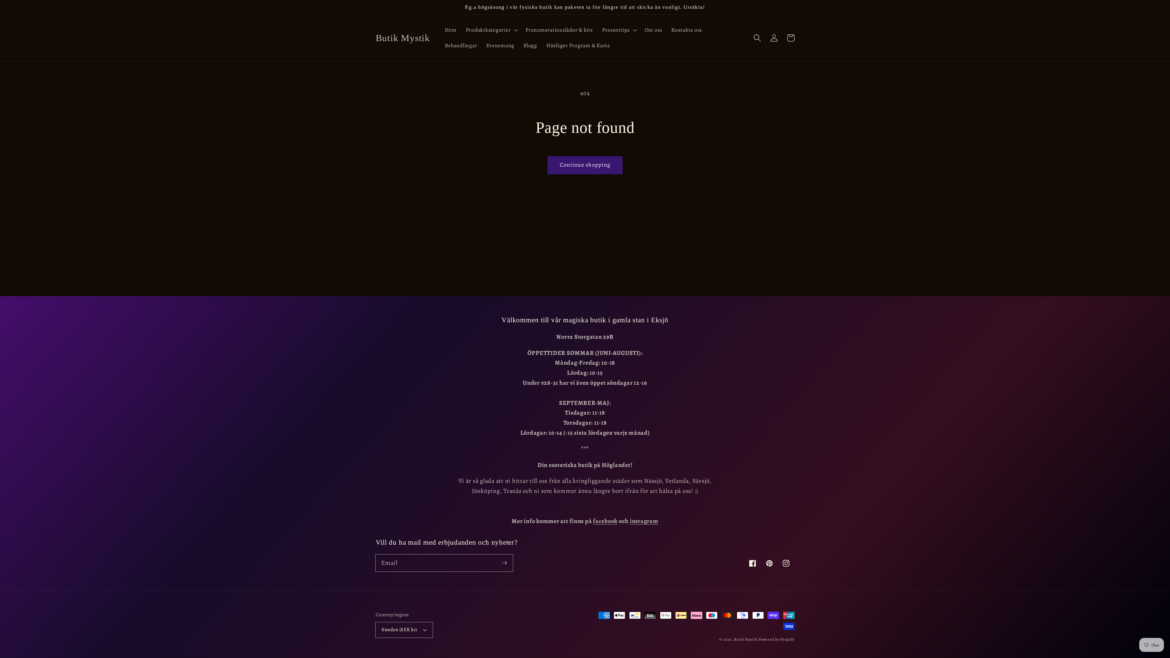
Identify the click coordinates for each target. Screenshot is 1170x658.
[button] (491, 30)
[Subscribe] (504, 562)
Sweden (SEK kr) (399, 629)
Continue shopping (585, 164)
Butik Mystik (745, 639)
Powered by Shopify (777, 639)
